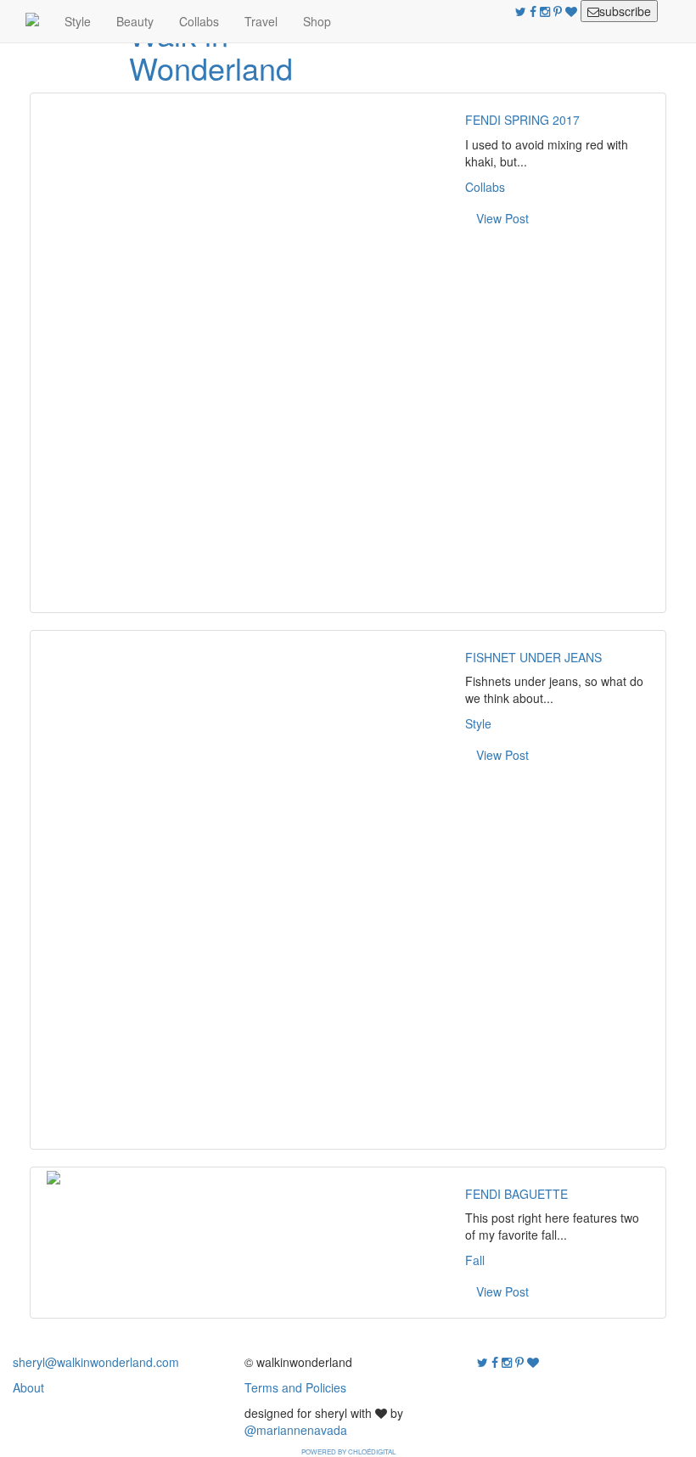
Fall (475, 1260)
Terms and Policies (295, 1387)
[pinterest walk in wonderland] (559, 11)
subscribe (625, 11)
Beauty (135, 21)
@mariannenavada (295, 1429)
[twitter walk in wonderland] (522, 11)
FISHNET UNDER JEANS (533, 657)
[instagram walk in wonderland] (546, 11)
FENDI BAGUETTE (516, 1193)
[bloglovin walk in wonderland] (573, 11)
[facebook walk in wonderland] (535, 11)
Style (78, 21)
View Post (502, 218)
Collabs (199, 21)
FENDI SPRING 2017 (522, 119)
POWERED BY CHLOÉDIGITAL (348, 1451)
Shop (317, 21)
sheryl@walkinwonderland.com (96, 1361)
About (28, 1387)
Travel (261, 21)
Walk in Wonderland (211, 50)
